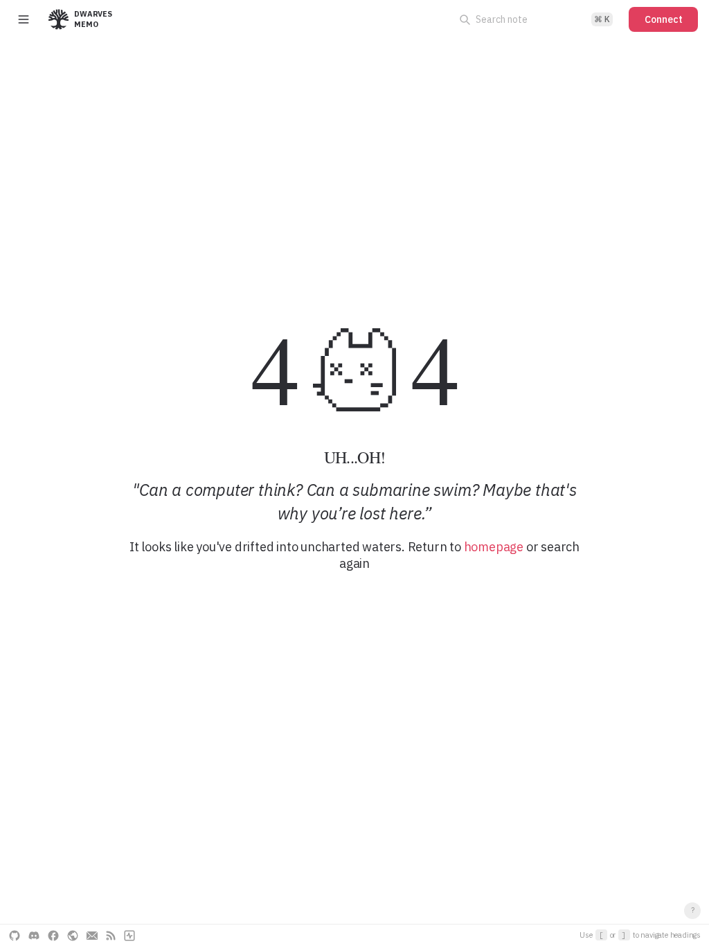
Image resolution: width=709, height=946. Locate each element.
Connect (664, 19)
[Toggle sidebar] (23, 19)
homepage (493, 547)
